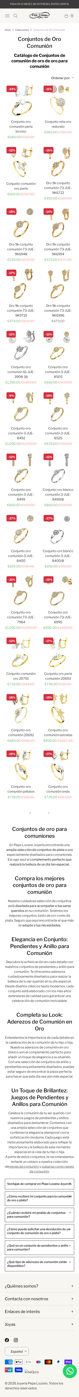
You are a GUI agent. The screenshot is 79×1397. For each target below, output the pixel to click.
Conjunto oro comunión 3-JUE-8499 (21, 494)
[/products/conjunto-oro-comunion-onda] (58, 765)
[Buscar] (15, 16)
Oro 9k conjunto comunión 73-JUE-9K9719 (21, 310)
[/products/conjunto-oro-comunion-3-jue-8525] (58, 407)
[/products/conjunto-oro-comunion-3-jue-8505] (58, 345)
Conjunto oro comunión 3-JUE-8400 (21, 556)
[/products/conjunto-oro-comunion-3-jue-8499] (21, 468)
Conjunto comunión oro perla (21, 186)
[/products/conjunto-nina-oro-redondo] (58, 100)
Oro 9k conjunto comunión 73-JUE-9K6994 (58, 249)
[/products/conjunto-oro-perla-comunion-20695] (58, 652)
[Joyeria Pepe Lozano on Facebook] (9, 1340)
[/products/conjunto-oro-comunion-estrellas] (58, 708)
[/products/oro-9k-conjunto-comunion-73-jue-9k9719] (21, 284)
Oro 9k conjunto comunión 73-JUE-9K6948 (21, 249)
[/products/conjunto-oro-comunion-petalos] (21, 765)
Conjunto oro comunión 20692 (21, 732)
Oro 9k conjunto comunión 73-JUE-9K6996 (58, 310)
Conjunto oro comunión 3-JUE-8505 (58, 372)
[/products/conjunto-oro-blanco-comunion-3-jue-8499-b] (58, 468)
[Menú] (7, 16)
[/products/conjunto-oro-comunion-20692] (21, 708)
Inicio (8, 29)
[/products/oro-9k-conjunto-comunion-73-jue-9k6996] (58, 284)
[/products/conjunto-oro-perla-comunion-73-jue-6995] (58, 591)
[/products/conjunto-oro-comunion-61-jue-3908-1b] (21, 345)
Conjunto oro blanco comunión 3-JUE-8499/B (58, 494)
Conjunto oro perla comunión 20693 (58, 676)
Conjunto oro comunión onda (58, 789)
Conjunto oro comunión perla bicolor (21, 126)
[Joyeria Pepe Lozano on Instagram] (18, 1340)
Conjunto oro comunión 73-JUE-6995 (58, 617)
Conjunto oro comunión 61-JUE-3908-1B (21, 372)
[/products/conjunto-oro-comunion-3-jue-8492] (21, 407)
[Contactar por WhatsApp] (70, 1371)
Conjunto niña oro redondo (58, 124)
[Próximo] (48, 813)
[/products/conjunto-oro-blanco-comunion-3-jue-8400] (21, 529)
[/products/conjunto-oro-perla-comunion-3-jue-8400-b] (58, 529)
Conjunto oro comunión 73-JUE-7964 (21, 617)
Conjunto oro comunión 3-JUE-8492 (21, 433)
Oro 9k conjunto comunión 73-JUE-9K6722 (58, 188)
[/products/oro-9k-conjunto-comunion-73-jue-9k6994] (58, 223)
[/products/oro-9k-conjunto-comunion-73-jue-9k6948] (21, 223)
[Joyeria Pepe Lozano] (39, 15)
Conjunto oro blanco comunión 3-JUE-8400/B (58, 556)
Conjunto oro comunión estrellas (58, 732)
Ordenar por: (58, 78)
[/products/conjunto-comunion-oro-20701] (21, 652)
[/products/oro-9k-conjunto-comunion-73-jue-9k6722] (58, 161)
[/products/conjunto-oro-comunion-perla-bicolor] (21, 100)
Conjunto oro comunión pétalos (20, 789)
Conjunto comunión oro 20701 (21, 676)
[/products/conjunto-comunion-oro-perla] (21, 161)
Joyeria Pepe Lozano (32, 1383)
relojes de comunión (24, 1166)
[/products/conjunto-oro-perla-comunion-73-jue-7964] (21, 591)
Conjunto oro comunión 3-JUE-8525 (58, 433)
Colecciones (22, 29)
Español (17, 1351)
